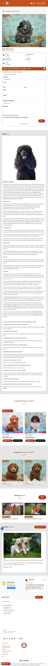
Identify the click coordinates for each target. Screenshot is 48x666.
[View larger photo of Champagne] (44, 414)
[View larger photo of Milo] (21, 414)
